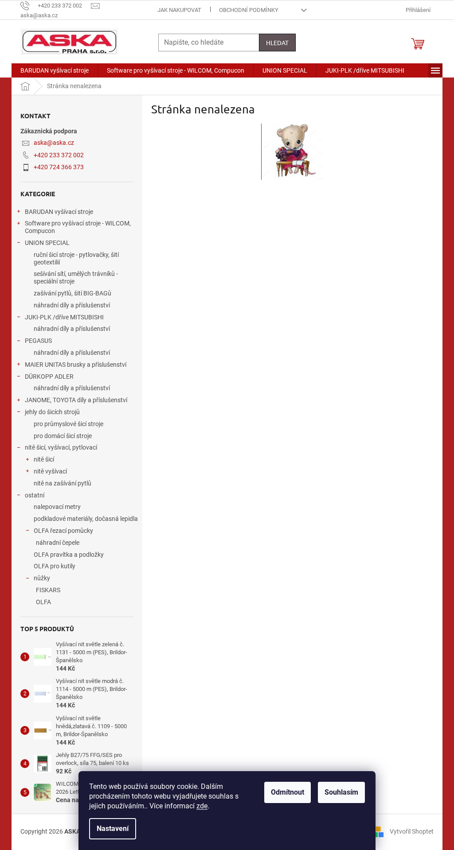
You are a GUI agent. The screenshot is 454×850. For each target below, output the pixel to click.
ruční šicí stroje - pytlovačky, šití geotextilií (76, 258)
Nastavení (113, 828)
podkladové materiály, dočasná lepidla (86, 518)
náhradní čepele (57, 542)
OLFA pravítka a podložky (69, 554)
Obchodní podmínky (248, 10)
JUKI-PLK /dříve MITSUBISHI (64, 317)
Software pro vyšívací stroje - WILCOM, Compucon (78, 227)
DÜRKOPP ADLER (49, 376)
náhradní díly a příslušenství (72, 305)
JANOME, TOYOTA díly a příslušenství (76, 400)
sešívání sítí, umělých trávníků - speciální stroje (76, 277)
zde (201, 806)
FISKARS (48, 590)
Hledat (277, 43)
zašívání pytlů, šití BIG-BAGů (72, 293)
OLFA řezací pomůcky (63, 530)
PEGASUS (38, 340)
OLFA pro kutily (54, 566)
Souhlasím (341, 792)
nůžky (42, 578)
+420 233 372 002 (59, 155)
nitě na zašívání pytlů (62, 483)
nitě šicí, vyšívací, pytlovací (61, 447)
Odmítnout (287, 792)
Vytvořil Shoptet (412, 831)
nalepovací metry (57, 506)
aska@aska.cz (54, 142)
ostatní (34, 495)
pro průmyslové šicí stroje (68, 423)
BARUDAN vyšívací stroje (59, 211)
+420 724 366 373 (59, 167)
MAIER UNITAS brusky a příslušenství (75, 364)
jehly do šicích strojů (52, 411)
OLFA (43, 601)
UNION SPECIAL (47, 242)
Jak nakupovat (179, 10)
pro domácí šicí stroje (63, 435)
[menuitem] (55, 70)
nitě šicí (44, 459)
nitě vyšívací (50, 471)
